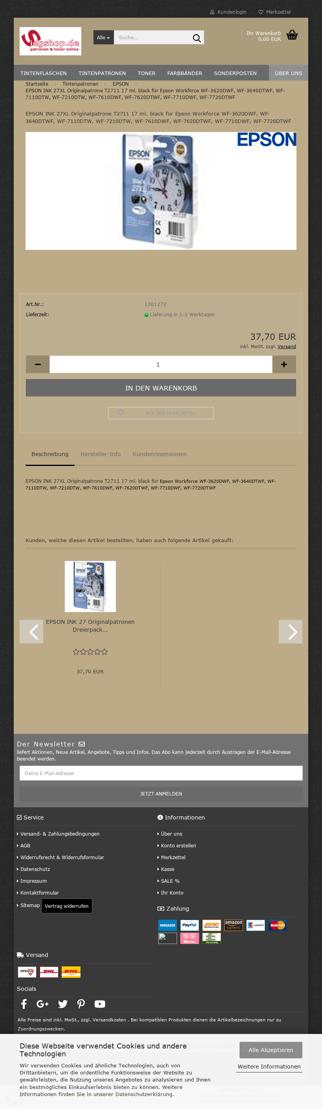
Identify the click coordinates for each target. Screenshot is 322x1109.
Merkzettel (277, 12)
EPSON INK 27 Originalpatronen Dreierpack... (90, 625)
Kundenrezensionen (160, 454)
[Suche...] (196, 38)
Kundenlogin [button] (230, 12)
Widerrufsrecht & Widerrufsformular (61, 857)
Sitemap (29, 905)
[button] (37, 364)
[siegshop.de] (51, 41)
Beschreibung (50, 454)
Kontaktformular (39, 892)
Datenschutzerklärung (143, 1094)
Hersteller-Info (100, 454)
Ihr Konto (171, 892)
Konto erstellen (177, 845)
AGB (24, 845)
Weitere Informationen (269, 1066)
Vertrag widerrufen (67, 906)
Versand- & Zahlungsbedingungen (59, 833)
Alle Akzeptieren (271, 1050)
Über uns (170, 833)
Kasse (166, 869)
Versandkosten (109, 1019)
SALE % (169, 881)
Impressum (33, 881)
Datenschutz (34, 869)
